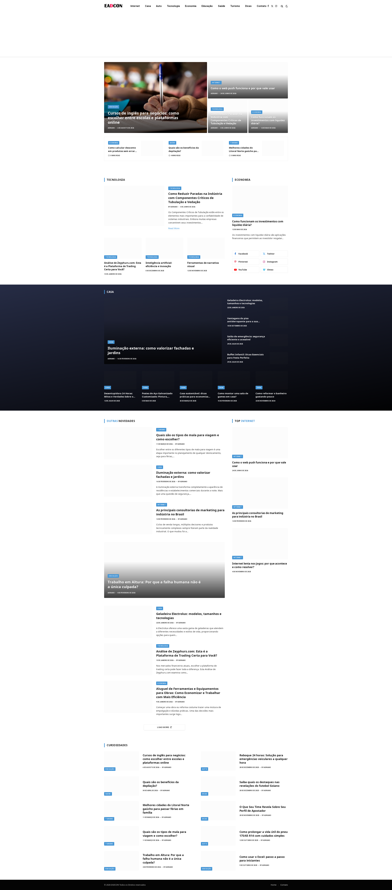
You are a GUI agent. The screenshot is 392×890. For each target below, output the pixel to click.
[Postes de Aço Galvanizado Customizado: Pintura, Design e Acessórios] (158, 380)
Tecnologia (173, 6)
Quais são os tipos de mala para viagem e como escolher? (187, 437)
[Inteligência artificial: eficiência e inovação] (164, 248)
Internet (135, 6)
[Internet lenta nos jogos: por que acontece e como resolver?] (260, 543)
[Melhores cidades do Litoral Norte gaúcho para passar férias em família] (273, 148)
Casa (148, 6)
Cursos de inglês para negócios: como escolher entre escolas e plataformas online (143, 118)
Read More (173, 228)
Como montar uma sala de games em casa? (233, 395)
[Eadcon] (113, 6)
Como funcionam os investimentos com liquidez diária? (268, 120)
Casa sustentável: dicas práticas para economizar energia (194, 395)
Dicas (248, 6)
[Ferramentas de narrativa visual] (206, 248)
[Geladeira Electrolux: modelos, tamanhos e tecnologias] (279, 304)
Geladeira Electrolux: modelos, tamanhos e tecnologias (245, 302)
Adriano (111, 128)
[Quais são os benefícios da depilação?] (212, 148)
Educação (207, 6)
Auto (159, 6)
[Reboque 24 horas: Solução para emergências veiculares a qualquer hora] (218, 761)
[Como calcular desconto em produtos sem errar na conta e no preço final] (152, 148)
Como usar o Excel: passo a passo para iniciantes (262, 858)
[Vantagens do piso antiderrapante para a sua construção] (279, 322)
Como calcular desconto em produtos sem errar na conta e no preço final (122, 149)
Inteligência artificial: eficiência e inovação (159, 264)
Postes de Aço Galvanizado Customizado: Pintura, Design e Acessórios (157, 395)
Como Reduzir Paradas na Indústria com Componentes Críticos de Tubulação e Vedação (226, 119)
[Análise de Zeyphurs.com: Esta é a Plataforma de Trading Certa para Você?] (123, 248)
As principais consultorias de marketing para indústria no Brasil (190, 512)
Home (273, 884)
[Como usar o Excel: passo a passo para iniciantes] (218, 861)
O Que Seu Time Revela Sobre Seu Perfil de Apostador (262, 808)
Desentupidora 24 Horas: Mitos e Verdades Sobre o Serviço (118, 395)
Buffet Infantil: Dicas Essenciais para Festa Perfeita (245, 356)
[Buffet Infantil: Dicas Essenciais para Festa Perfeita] (279, 358)
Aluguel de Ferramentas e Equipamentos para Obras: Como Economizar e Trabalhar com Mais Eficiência (188, 693)
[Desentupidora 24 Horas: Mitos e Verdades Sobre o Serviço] (120, 380)
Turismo (235, 6)
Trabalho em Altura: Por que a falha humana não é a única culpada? (154, 584)
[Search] (282, 6)
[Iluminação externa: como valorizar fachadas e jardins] (163, 331)
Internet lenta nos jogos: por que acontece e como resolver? (259, 565)
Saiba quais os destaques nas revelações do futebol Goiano (259, 784)
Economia (190, 6)
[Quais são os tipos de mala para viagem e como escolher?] (128, 443)
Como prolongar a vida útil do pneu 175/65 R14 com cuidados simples (263, 833)
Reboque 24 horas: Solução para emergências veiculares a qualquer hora (263, 759)
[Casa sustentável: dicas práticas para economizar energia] (196, 380)
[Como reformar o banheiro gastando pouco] (272, 380)
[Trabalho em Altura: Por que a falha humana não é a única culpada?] (164, 570)
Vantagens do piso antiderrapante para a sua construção (242, 320)
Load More (163, 727)
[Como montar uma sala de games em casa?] (234, 380)
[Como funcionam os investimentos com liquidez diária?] (260, 201)
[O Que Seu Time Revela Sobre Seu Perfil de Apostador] (218, 811)
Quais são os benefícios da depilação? (184, 149)
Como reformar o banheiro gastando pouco (271, 395)
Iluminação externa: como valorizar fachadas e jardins (151, 350)
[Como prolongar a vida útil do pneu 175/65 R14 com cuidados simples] (218, 836)
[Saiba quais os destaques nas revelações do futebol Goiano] (218, 786)
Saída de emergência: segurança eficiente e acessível (246, 338)
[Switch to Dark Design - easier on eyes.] (286, 6)
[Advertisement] (196, 35)
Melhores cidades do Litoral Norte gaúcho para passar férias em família (244, 149)
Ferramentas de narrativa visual (203, 264)
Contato (261, 6)
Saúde (221, 6)
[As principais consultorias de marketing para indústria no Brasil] (128, 518)
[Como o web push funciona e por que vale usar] (248, 80)
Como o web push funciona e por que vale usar (243, 88)
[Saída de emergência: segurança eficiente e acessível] (279, 340)
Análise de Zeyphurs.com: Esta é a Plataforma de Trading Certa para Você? (122, 266)
